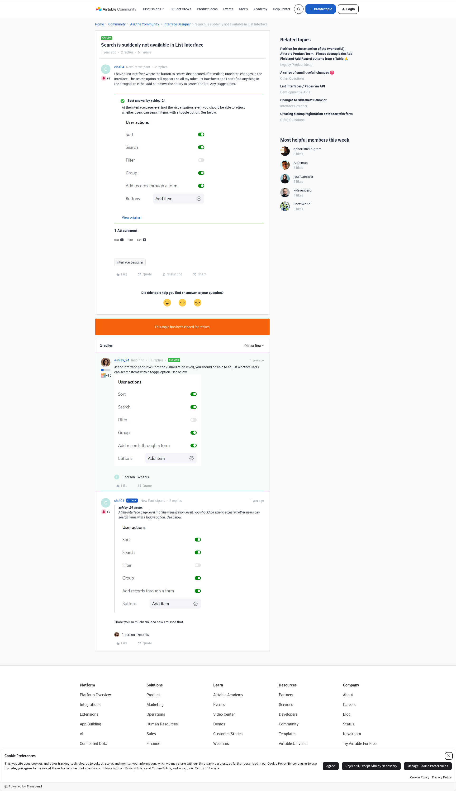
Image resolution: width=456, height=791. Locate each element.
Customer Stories (227, 733)
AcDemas (301, 162)
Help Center (281, 9)
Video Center (224, 714)
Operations (156, 714)
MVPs (243, 9)
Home (99, 24)
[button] (320, 9)
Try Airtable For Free (359, 743)
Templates (287, 733)
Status (348, 724)
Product (153, 694)
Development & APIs (295, 92)
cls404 (119, 67)
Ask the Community (144, 24)
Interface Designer (177, 24)
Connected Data (93, 743)
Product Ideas (207, 9)
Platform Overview (95, 694)
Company (351, 685)
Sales (151, 733)
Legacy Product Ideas (296, 64)
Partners (286, 694)
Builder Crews (181, 9)
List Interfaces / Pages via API (302, 86)
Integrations (90, 704)
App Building (90, 724)
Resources (288, 685)
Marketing (155, 704)
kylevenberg (302, 190)
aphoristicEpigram (307, 149)
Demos (219, 724)
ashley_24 (121, 360)
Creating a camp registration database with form (316, 113)
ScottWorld (302, 204)
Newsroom (352, 733)
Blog (347, 714)
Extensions (89, 714)
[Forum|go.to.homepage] (116, 9)
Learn (218, 685)
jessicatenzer (303, 176)
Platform (87, 685)
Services (286, 704)
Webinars (221, 743)
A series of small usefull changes (304, 72)
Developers (288, 714)
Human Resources (162, 724)
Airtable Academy (228, 694)
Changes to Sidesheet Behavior (303, 100)
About (348, 694)
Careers (349, 704)
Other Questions (292, 78)
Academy (260, 9)
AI (81, 733)
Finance (153, 743)
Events (228, 9)
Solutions (155, 685)
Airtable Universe (293, 743)
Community (117, 24)
